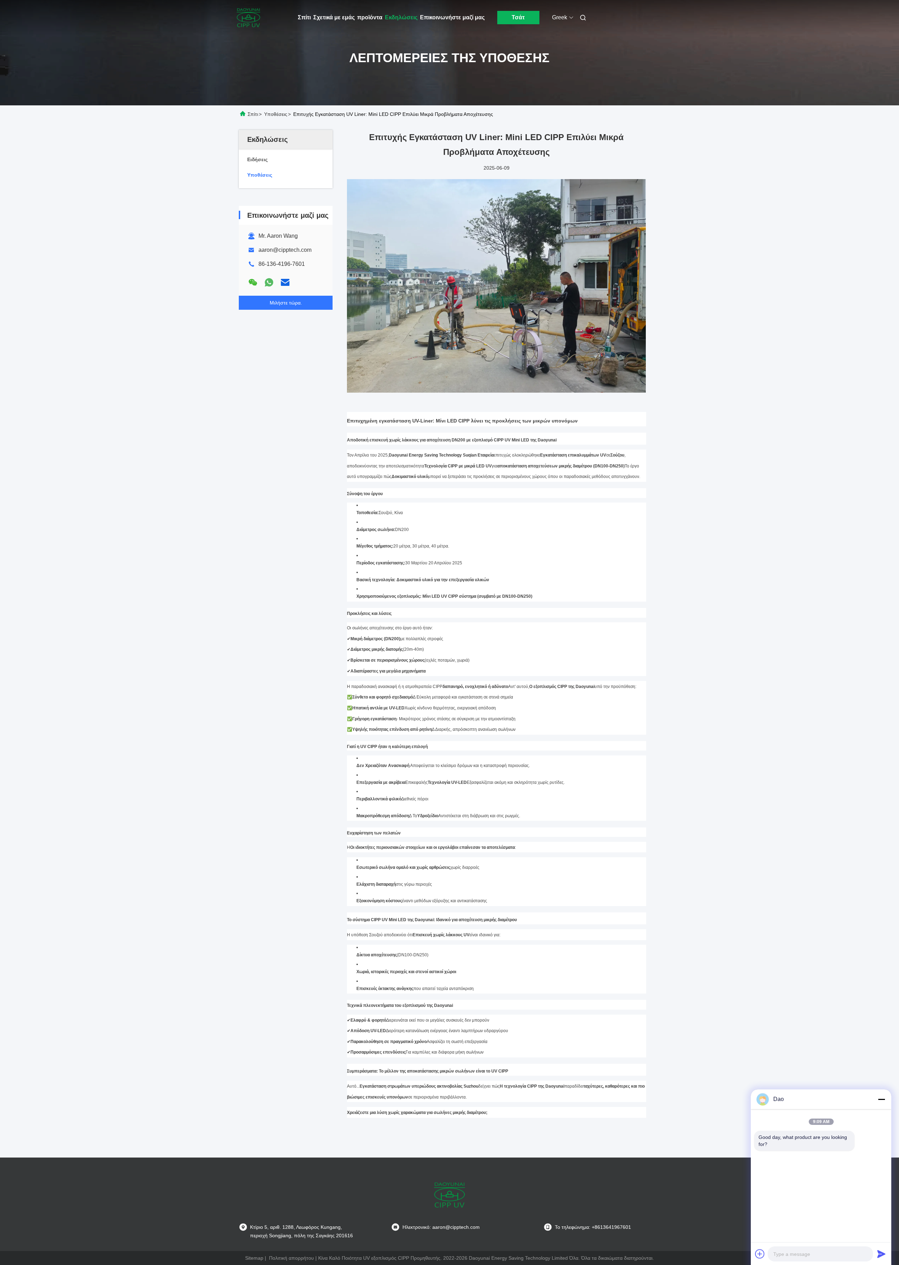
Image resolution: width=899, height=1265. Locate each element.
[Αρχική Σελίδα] (249, 17)
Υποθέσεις (275, 114)
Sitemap (254, 1258)
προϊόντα (369, 17)
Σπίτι (304, 17)
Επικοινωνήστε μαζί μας (452, 17)
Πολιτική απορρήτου (291, 1258)
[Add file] (760, 1253)
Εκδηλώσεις (401, 17)
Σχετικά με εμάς (334, 17)
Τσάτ (518, 17)
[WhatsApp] (269, 282)
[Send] (881, 1253)
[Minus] (881, 1099)
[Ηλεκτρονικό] (285, 282)
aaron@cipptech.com (284, 250)
